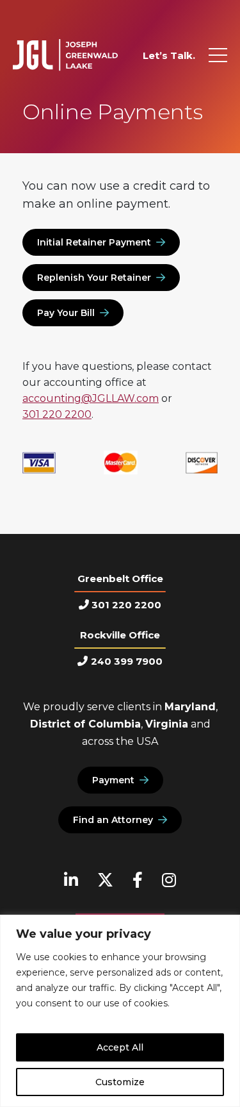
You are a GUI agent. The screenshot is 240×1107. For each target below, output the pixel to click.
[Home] (65, 55)
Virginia (166, 724)
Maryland (190, 707)
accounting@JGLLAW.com (90, 398)
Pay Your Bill (66, 313)
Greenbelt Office (120, 578)
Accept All (120, 1047)
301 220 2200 (57, 414)
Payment (113, 780)
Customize (120, 1082)
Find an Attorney (113, 820)
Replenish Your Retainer (94, 277)
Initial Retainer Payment (94, 242)
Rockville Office (120, 635)
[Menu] (217, 55)
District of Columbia (85, 724)
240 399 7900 (126, 661)
